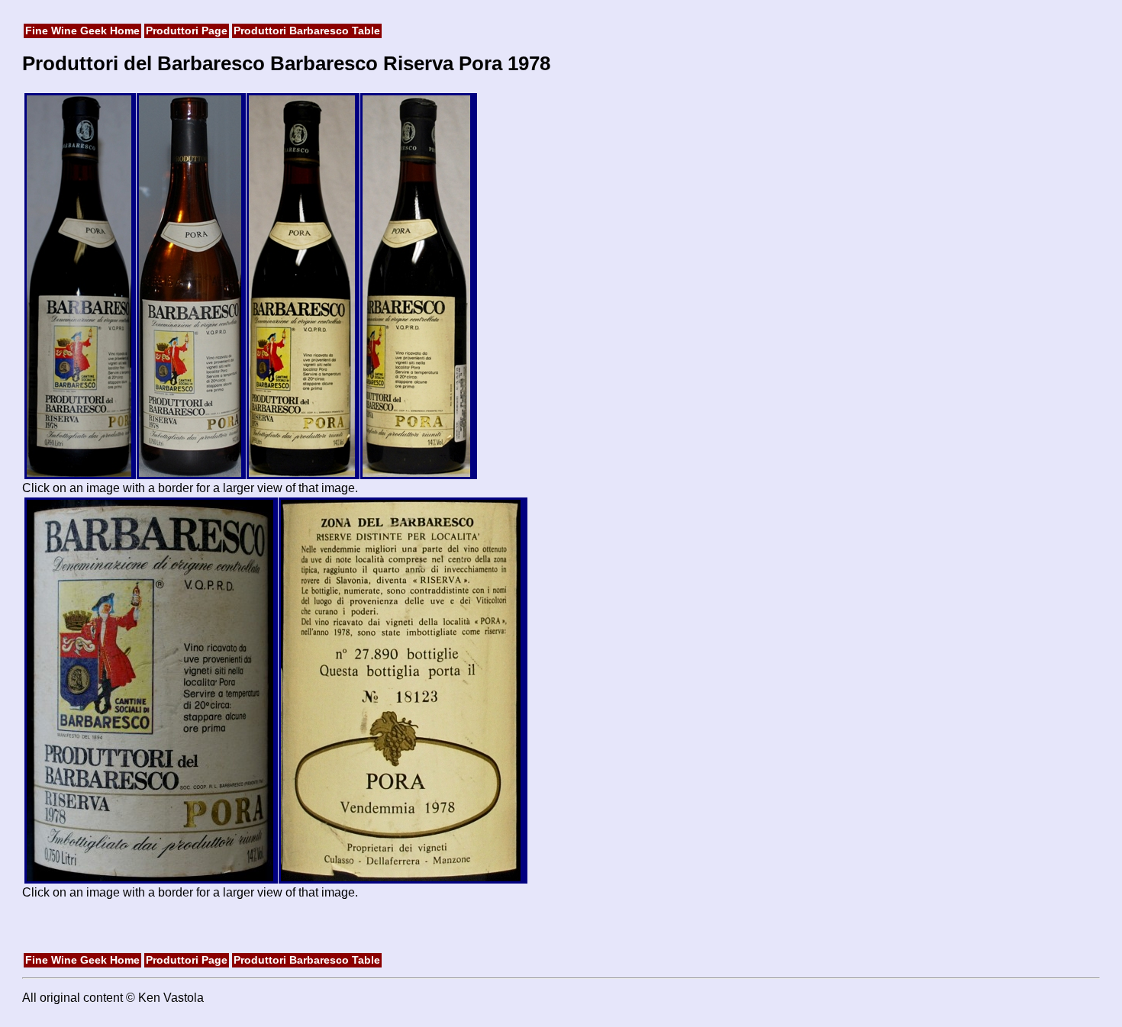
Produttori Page (186, 31)
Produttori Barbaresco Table (307, 31)
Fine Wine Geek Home (82, 31)
